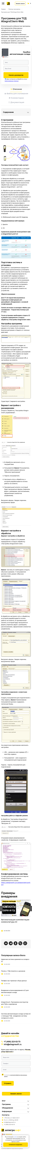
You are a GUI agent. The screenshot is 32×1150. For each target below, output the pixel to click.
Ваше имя (6, 1057)
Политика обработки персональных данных (12, 1148)
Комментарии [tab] (17, 98)
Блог (4, 1101)
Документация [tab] (17, 102)
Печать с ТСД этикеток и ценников (13, 971)
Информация (7, 1111)
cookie (15, 1136)
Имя (6, 62)
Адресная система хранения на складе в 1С (15, 960)
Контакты (5, 1115)
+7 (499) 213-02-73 (12, 1041)
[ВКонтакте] (6, 943)
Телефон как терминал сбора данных (14, 981)
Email (4, 1069)
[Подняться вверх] (29, 1142)
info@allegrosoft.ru (13, 1044)
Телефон (5, 1063)
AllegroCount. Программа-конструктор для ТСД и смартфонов (14, 1003)
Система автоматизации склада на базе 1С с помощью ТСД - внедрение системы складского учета (16, 1016)
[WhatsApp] (25, 943)
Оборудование (7, 1108)
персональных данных (12, 81)
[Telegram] (11, 943)
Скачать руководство (16, 75)
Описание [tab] (17, 89)
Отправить (7, 1083)
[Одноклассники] (15, 943)
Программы (6, 1104)
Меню (3, 3)
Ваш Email (8, 68)
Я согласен (15, 1075)
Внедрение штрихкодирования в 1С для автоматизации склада (15, 991)
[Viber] (20, 943)
